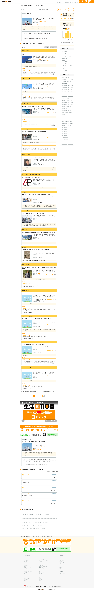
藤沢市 (70, 112)
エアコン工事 (64, 63)
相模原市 (63, 106)
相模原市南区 (64, 110)
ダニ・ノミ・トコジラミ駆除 (43, 560)
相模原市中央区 (65, 108)
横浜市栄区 (64, 94)
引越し (40, 580)
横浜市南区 (69, 81)
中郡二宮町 (69, 125)
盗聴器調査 (40, 579)
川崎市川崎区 (67, 98)
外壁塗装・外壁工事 (26, 578)
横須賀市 (69, 110)
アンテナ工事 (64, 70)
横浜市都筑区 (70, 96)
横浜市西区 (71, 79)
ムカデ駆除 (40, 561)
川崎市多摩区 (70, 102)
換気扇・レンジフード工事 (67, 65)
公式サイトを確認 (36, 24)
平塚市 (63, 112)
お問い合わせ (61, 563)
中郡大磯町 (64, 125)
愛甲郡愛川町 (64, 144)
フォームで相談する (53, 429)
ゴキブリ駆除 (26, 562)
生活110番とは (59, 2)
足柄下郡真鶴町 (65, 139)
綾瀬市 (71, 121)
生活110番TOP (22, 536)
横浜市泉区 (69, 94)
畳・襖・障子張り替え (27, 572)
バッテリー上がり (41, 572)
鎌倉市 (66, 112)
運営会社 (61, 568)
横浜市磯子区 (64, 85)
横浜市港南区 (64, 89)
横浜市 (63, 77)
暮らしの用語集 (62, 560)
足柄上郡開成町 (65, 135)
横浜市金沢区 (70, 85)
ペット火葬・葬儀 (41, 574)
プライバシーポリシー (63, 566)
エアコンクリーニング (27, 574)
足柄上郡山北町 (65, 133)
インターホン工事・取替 (66, 56)
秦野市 (66, 116)
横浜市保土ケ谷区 (65, 83)
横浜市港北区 (64, 87)
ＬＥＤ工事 (64, 53)
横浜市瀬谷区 (69, 91)
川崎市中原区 (69, 100)
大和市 (63, 119)
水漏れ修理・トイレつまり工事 (28, 571)
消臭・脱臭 (40, 573)
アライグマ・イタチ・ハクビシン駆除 (44, 562)
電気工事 (27, 536)
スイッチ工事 (64, 61)
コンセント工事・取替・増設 (67, 66)
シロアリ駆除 (26, 560)
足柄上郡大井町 (65, 129)
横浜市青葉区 (64, 96)
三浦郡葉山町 (64, 123)
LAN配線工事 (64, 58)
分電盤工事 (64, 54)
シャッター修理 (41, 559)
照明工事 (63, 60)
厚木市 (70, 116)
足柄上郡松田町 (65, 131)
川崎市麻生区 (70, 104)
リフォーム (40, 578)
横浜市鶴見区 (67, 77)
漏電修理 (63, 68)
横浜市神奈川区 (65, 79)
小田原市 (63, 114)
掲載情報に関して (62, 561)
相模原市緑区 (68, 106)
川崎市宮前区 (64, 104)
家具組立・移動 (26, 580)
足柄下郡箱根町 (65, 137)
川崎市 (63, 98)
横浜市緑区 (64, 91)
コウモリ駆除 (26, 565)
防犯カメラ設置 (26, 579)
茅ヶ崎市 (68, 114)
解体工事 (40, 577)
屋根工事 (25, 577)
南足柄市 (67, 121)
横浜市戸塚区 (70, 87)
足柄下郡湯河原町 (65, 142)
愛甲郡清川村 (70, 144)
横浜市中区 (64, 81)
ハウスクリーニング (26, 573)
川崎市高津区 (64, 102)
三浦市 (63, 116)
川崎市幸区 (64, 100)
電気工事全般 (64, 51)
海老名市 (71, 119)
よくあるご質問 (62, 562)
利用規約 (61, 567)
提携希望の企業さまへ (63, 573)
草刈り (25, 559)
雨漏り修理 (40, 571)
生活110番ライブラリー (74, 2)
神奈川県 (37, 536)
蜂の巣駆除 (25, 561)
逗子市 (72, 114)
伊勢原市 (67, 119)
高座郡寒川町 (70, 123)
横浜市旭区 (70, 89)
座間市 (63, 121)
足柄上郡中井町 (65, 127)
